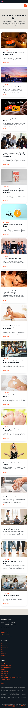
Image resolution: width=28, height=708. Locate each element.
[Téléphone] (26, 1)
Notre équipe (4, 645)
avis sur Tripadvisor (6, 636)
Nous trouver (4, 653)
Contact (3, 655)
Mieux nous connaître (6, 667)
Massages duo (4, 673)
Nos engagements (5, 643)
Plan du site (14, 705)
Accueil (3, 663)
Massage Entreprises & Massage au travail (11, 677)
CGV (4, 705)
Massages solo (4, 671)
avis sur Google (5, 632)
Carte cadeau (4, 675)
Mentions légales (8, 705)
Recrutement (4, 647)
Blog (2, 651)
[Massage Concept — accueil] (5, 5)
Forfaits (3, 683)
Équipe (3, 669)
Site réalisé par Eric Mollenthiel (18, 706)
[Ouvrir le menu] (25, 5)
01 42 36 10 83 (7, 628)
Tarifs (2, 681)
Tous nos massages (5, 679)
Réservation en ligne (6, 665)
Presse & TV (4, 649)
